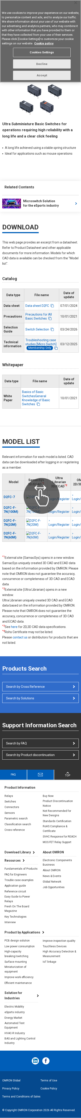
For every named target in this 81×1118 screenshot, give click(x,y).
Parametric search (16, 818)
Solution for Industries (13, 995)
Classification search (17, 824)
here (14, 627)
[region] (40, 41)
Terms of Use (48, 1080)
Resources (12, 860)
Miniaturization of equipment (15, 969)
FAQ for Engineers (15, 874)
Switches (10, 801)
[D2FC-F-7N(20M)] (36, 523)
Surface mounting (15, 961)
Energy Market (13, 1017)
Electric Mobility (14, 1006)
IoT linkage (49, 961)
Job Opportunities (54, 887)
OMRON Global (11, 1080)
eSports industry (14, 1012)
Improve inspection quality (59, 940)
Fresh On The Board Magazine (16, 908)
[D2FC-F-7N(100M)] (36, 510)
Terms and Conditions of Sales (21, 1096)
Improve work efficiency (19, 977)
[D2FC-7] (36, 497)
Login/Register (59, 511)
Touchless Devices (55, 946)
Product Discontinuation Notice (58, 803)
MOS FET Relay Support (57, 842)
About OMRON (52, 870)
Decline (41, 64)
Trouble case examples (19, 880)
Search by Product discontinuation (30, 755)
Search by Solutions (20, 698)
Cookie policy (44, 43)
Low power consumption (19, 946)
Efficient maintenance (18, 983)
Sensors (9, 813)
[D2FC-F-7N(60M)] (36, 535)
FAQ (13, 774)
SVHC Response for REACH (59, 836)
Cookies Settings (42, 52)
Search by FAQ (16, 743)
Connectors (11, 807)
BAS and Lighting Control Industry (19, 1041)
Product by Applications (22, 932)
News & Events (52, 876)
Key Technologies (15, 916)
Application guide (15, 885)
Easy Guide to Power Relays (17, 899)
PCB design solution (17, 940)
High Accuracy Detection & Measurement (59, 954)
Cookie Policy (48, 1088)
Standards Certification (57, 821)
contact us (20, 637)
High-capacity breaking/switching (16, 954)
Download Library (17, 852)
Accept (42, 75)
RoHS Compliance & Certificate (55, 828)
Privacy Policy (10, 1088)
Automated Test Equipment (14, 1025)
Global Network (52, 881)
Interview (10, 922)
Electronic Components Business (57, 862)
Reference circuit (15, 891)
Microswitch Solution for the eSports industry (41, 203)
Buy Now (48, 796)
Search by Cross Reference (25, 686)
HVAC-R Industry (14, 1033)
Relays (8, 796)
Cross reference (14, 829)
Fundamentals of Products (21, 868)
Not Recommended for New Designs (57, 813)
